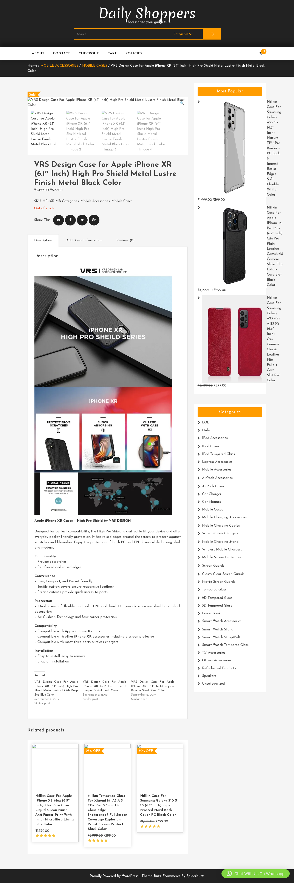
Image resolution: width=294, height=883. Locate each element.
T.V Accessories (213, 653)
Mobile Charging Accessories (224, 517)
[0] (260, 53)
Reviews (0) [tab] (125, 240)
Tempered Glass (214, 589)
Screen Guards (213, 565)
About (38, 53)
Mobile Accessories (59, 65)
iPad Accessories (215, 438)
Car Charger (211, 494)
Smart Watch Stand (217, 629)
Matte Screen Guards (218, 582)
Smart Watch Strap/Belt (221, 637)
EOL (205, 422)
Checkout (89, 53)
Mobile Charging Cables (221, 525)
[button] (182, 103)
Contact (61, 53)
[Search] (211, 34)
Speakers (209, 676)
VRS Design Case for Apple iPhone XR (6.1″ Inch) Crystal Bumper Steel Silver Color (153, 686)
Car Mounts (211, 502)
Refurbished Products (219, 668)
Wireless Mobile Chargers (222, 549)
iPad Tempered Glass (218, 454)
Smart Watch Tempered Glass (225, 645)
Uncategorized (213, 683)
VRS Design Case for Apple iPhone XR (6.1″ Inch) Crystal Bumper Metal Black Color (104, 686)
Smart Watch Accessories (221, 621)
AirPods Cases (213, 486)
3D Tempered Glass (217, 605)
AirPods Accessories (217, 478)
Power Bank (211, 613)
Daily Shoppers (147, 13)
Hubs (206, 430)
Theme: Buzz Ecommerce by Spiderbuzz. (173, 876)
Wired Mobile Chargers (220, 533)
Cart (112, 53)
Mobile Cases (94, 65)
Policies (133, 53)
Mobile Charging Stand (220, 542)
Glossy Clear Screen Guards (223, 574)
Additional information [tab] (84, 240)
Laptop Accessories (217, 462)
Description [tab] (43, 240)
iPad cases (210, 446)
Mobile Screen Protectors (221, 557)
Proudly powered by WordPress (114, 876)
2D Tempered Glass (217, 598)
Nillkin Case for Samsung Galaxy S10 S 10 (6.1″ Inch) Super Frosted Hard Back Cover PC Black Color (158, 805)
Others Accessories (216, 660)
